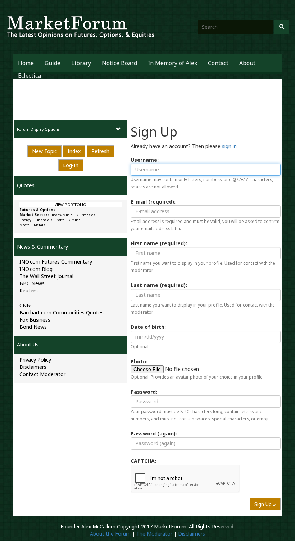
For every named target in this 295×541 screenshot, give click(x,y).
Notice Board (119, 63)
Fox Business (34, 319)
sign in (229, 146)
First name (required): (159, 243)
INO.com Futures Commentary (55, 261)
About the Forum (110, 533)
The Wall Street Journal (46, 276)
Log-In (70, 165)
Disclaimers (32, 366)
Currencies (86, 215)
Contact (218, 63)
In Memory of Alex (172, 63)
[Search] (281, 27)
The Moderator (154, 533)
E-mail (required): (153, 201)
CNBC (26, 305)
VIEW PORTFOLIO (70, 204)
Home (26, 63)
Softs (60, 220)
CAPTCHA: (143, 460)
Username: (145, 159)
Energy (25, 220)
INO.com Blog (36, 268)
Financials (44, 220)
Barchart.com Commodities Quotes (61, 312)
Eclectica (29, 76)
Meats (24, 225)
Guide (52, 63)
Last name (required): (159, 285)
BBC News (32, 283)
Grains (75, 220)
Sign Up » (265, 504)
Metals (39, 225)
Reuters (28, 290)
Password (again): (154, 433)
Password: (144, 391)
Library (81, 63)
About (247, 63)
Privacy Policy (35, 359)
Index (74, 151)
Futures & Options (37, 209)
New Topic (44, 151)
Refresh (100, 151)
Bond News (33, 326)
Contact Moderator (42, 374)
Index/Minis (62, 215)
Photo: (139, 361)
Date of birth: (148, 326)
